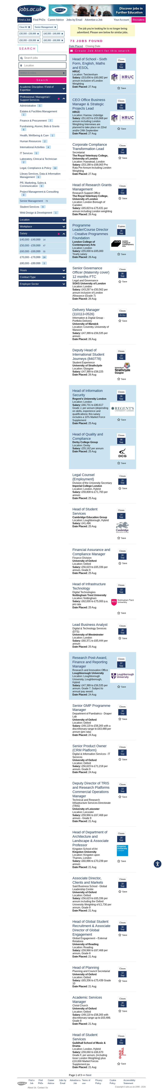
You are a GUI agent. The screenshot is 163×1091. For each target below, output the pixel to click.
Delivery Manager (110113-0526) (85, 312)
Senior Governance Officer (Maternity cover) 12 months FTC (90, 272)
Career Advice (56, 19)
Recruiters (138, 19)
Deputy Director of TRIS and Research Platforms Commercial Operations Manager (91, 789)
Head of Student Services (84, 511)
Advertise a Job (93, 19)
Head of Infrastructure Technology (89, 586)
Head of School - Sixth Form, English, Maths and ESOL (89, 63)
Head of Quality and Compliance (87, 436)
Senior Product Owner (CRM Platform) (89, 748)
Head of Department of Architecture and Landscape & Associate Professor (90, 838)
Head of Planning (85, 967)
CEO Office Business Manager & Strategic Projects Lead (88, 104)
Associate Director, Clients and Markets (87, 880)
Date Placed (76, 46)
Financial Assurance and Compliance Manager (91, 552)
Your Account (121, 19)
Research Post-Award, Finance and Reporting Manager (89, 662)
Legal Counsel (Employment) (83, 477)
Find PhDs (39, 19)
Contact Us (43, 1087)
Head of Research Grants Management (92, 187)
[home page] (31, 10)
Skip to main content (12, 2)
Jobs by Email (74, 19)
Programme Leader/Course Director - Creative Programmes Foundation (90, 231)
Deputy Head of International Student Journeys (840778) (88, 354)
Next (88, 1075)
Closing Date (92, 46)
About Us (32, 1087)
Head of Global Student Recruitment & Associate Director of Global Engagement (91, 928)
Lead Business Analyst (89, 625)
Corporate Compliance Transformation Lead (89, 146)
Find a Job (25, 19)
